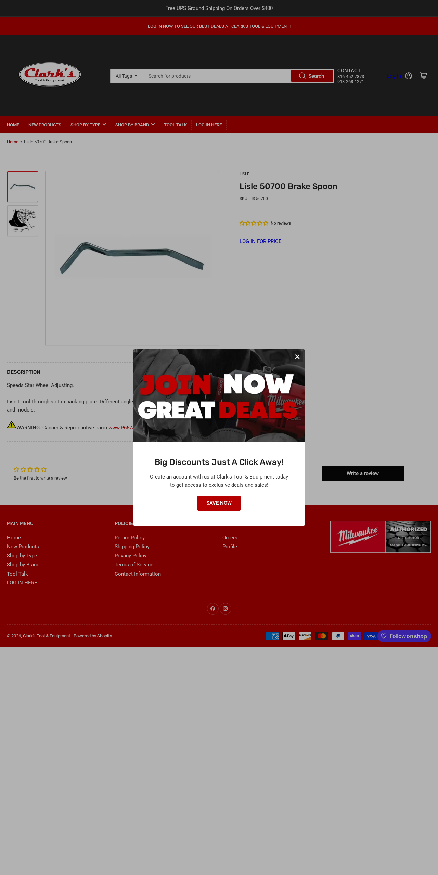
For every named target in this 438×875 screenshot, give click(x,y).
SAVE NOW (219, 503)
